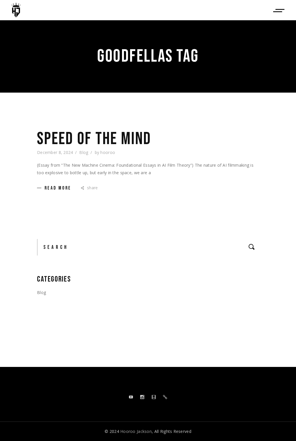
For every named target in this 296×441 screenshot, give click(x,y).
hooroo (107, 152)
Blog (83, 152)
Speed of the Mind (94, 139)
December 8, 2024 (55, 152)
